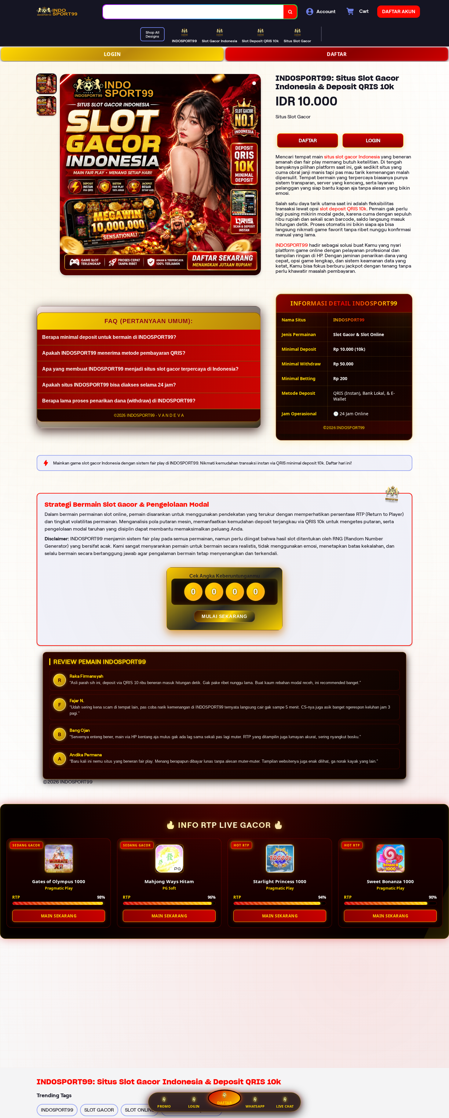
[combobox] (193, 12)
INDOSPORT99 (292, 245)
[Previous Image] (65, 175)
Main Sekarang (59, 916)
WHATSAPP (255, 1106)
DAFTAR (337, 54)
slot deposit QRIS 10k (343, 208)
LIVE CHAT (285, 1106)
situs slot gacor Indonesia (352, 156)
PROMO (164, 1106)
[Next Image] (256, 175)
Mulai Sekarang (224, 616)
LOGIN (112, 54)
